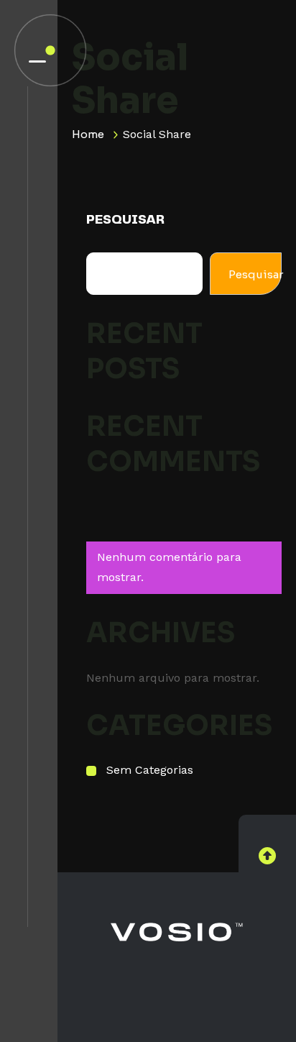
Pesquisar (125, 220)
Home (88, 134)
